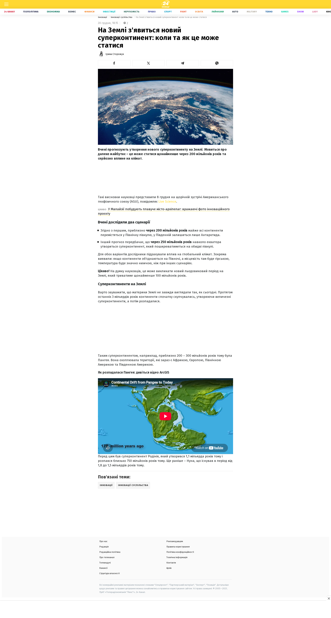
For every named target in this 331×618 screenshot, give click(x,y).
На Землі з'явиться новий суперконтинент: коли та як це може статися (171, 17)
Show (300, 11)
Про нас (103, 541)
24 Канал (9, 11)
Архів (169, 568)
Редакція (104, 546)
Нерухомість (131, 11)
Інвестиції (109, 11)
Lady (315, 11)
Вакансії (103, 568)
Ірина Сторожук (115, 54)
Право (152, 11)
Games (285, 11)
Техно (269, 11)
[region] (165, 609)
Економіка (53, 11)
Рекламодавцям (174, 541)
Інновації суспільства (122, 17)
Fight (183, 11)
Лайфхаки (218, 11)
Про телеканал (106, 557)
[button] (114, 63)
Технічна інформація (176, 557)
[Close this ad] (328, 598)
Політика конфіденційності (180, 552)
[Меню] (6, 4)
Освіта (199, 11)
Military (252, 11)
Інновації (103, 17)
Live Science (167, 201)
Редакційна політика (109, 552)
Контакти (171, 562)
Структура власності (109, 573)
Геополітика (30, 11)
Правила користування (178, 546)
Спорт (168, 11)
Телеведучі (105, 562)
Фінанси (89, 11)
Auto (235, 11)
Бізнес (72, 11)
